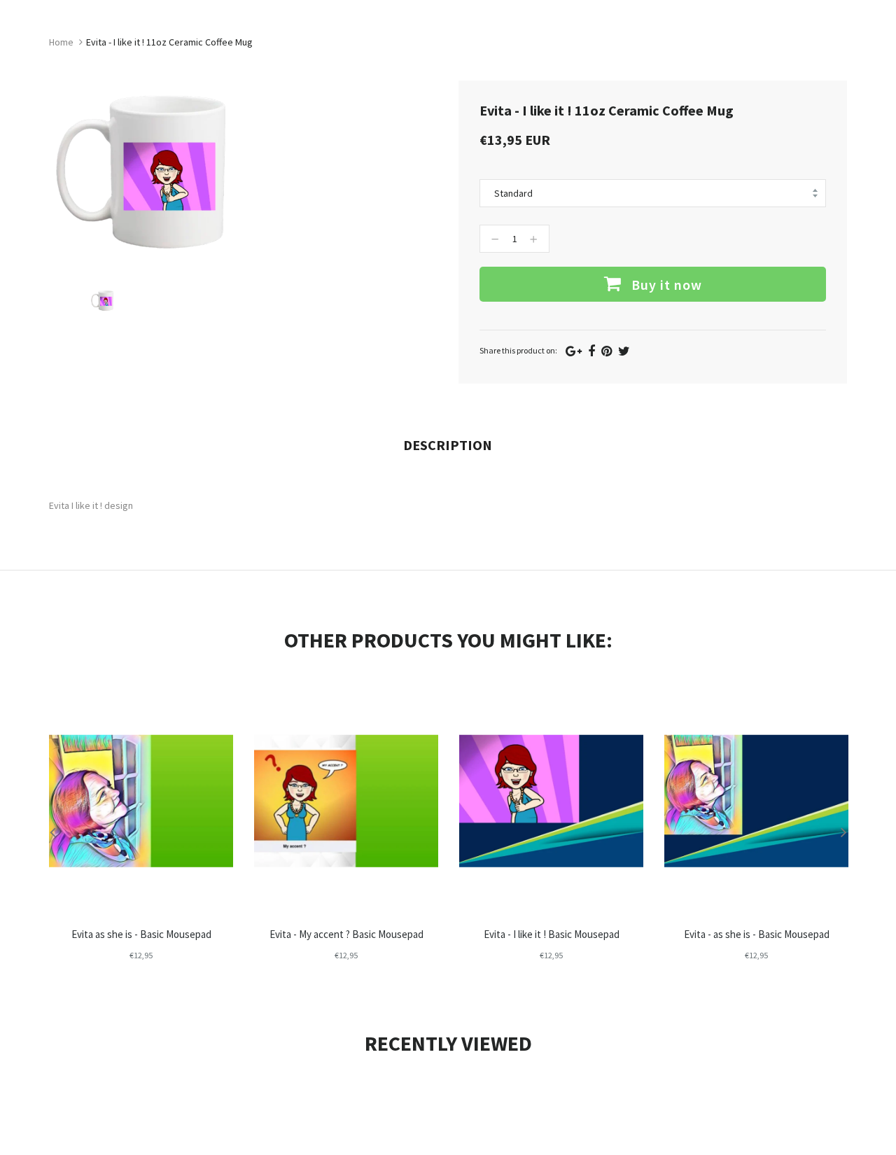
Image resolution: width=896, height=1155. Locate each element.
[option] (116, 301)
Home (61, 42)
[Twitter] (624, 351)
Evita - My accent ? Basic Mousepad (347, 934)
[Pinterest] (606, 351)
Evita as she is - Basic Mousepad (141, 934)
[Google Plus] (574, 351)
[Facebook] (591, 351)
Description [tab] (447, 445)
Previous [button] (52, 832)
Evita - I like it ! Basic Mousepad (552, 934)
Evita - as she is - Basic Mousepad (757, 934)
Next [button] (844, 832)
